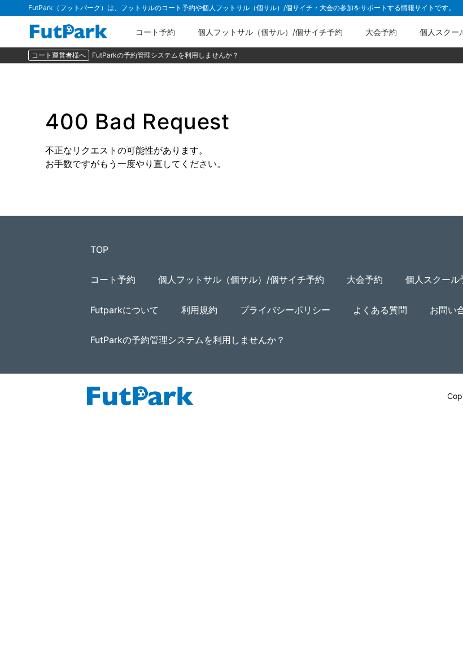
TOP (99, 249)
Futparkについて (124, 310)
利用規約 (199, 310)
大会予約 (381, 32)
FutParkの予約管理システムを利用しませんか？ (165, 55)
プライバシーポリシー (285, 310)
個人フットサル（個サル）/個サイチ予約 (270, 32)
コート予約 (155, 32)
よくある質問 (380, 310)
